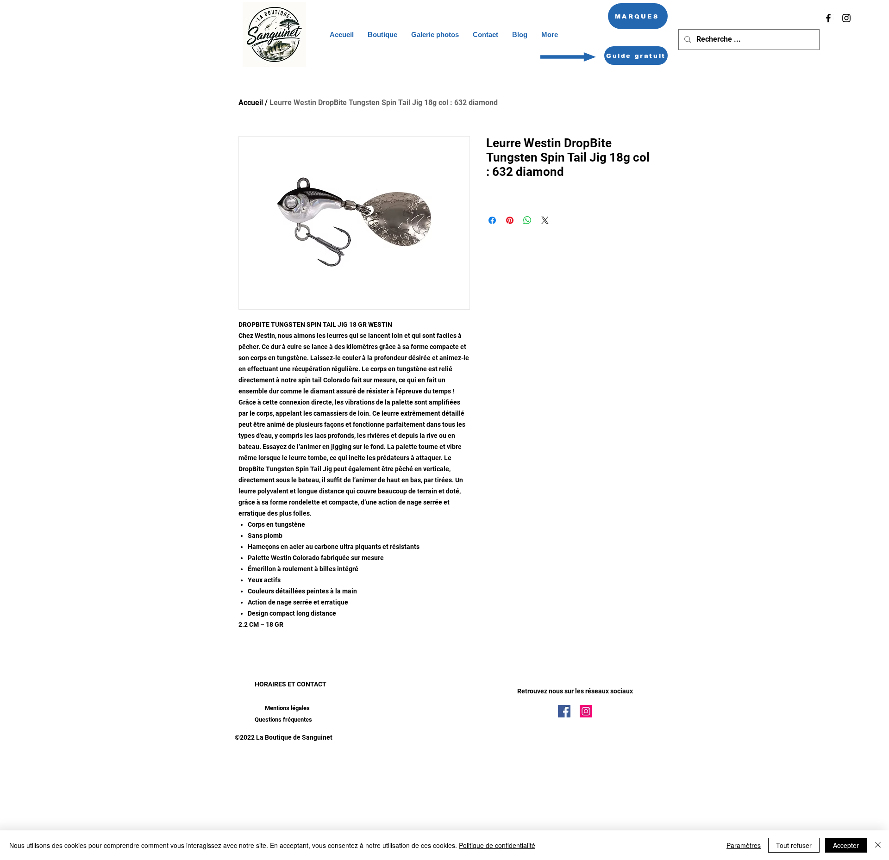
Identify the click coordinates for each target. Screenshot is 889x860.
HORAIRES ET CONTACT (290, 684)
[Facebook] (828, 18)
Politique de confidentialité (497, 845)
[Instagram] (846, 18)
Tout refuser (794, 845)
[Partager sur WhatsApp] (527, 220)
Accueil (250, 102)
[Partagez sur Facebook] (492, 220)
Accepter (846, 845)
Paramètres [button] (743, 845)
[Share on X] (545, 220)
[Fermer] (877, 845)
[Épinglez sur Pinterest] (509, 220)
